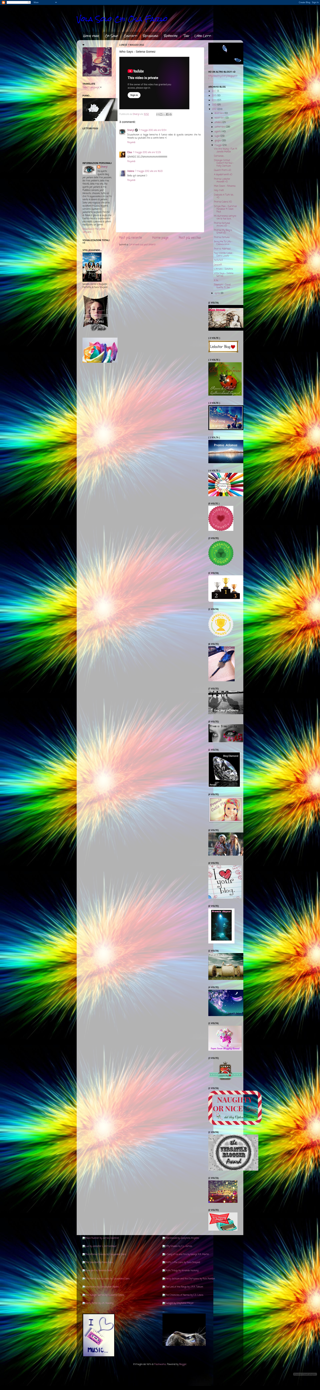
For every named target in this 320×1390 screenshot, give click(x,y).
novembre (220, 118)
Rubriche (171, 36)
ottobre (218, 122)
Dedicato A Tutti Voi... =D (224, 196)
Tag (186, 36)
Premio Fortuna (222, 237)
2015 (214, 95)
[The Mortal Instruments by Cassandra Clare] (106, 1279)
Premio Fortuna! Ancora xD (222, 225)
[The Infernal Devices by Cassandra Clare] (104, 1254)
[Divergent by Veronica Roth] (97, 1270)
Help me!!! (219, 190)
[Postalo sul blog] (161, 114)
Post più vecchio (190, 238)
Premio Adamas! (222, 249)
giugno (218, 140)
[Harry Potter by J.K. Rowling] (97, 1303)
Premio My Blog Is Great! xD (223, 232)
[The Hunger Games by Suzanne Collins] (103, 1295)
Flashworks (160, 1364)
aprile (218, 293)
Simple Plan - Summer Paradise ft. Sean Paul (225, 209)
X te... (216, 280)
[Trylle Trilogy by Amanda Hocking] (180, 1270)
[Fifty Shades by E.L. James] (177, 1246)
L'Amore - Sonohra (223, 269)
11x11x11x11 (218, 260)
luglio (217, 136)
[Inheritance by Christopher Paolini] (100, 1287)
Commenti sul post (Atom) (142, 245)
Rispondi (131, 142)
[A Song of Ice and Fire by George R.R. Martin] (185, 1254)
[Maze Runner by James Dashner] (100, 1238)
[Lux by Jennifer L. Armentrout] (99, 1246)
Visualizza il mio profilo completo (93, 230)
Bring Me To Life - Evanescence (223, 243)
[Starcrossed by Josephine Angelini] (180, 1238)
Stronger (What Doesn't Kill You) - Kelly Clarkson (224, 163)
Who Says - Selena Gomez (223, 275)
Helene (130, 171)
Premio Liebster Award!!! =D (222, 180)
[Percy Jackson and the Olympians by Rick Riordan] (188, 1279)
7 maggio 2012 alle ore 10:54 (152, 130)
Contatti (130, 36)
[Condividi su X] (164, 114)
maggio (218, 145)
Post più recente (130, 238)
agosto (218, 131)
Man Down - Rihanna (225, 186)
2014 (214, 100)
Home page (91, 36)
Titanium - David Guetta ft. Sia (222, 286)
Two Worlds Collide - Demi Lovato (224, 255)
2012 (214, 109)
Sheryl (130, 130)
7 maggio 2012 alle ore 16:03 (149, 171)
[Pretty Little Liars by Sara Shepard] (181, 1262)
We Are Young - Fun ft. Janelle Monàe (225, 150)
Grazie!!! (218, 265)
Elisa (129, 152)
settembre (220, 127)
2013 (214, 105)
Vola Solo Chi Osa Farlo (122, 19)
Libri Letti (202, 36)
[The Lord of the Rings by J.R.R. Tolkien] (182, 1287)
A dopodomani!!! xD (223, 174)
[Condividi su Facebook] (167, 114)
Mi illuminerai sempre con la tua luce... (225, 217)
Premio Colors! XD (223, 202)
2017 (214, 91)
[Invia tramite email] (158, 114)
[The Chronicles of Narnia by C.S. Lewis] (182, 1295)
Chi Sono (111, 36)
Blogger (182, 1364)
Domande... (219, 156)
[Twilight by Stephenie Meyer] (178, 1303)
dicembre (219, 113)
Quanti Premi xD (222, 170)
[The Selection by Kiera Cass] (97, 1262)
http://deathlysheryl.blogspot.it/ (222, 77)
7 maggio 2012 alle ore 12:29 (147, 152)
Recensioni (150, 36)
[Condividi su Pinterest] (170, 114)
